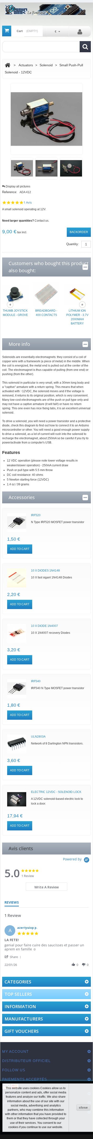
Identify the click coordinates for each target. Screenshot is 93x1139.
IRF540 (36, 681)
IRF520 (36, 515)
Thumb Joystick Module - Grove (15, 313)
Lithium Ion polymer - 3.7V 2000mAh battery (77, 317)
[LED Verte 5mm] (16, 577)
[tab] (46, 886)
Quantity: (72, 244)
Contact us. (42, 220)
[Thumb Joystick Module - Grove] (15, 294)
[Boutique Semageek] (46, 9)
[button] (14, 956)
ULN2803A (38, 736)
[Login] (80, 31)
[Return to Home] (7, 65)
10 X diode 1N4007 (44, 626)
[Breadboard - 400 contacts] (46, 294)
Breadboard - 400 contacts (46, 313)
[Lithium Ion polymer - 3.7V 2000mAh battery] (77, 294)
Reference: (9, 192)
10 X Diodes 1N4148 (45, 570)
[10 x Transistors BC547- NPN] (16, 522)
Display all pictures (18, 186)
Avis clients (21, 848)
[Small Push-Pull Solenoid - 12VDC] (22, 168)
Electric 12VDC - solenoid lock (56, 792)
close (83, 1107)
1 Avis (28, 202)
